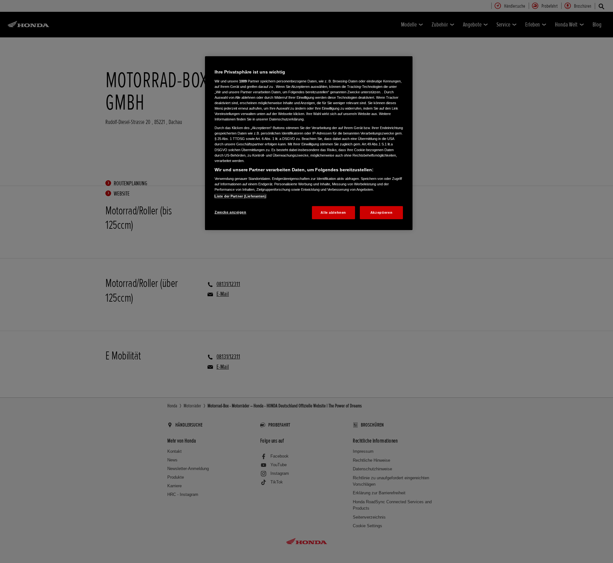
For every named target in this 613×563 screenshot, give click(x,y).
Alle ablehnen (333, 212)
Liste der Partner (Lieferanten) (240, 196)
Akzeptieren (381, 212)
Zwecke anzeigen (230, 212)
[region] (308, 143)
